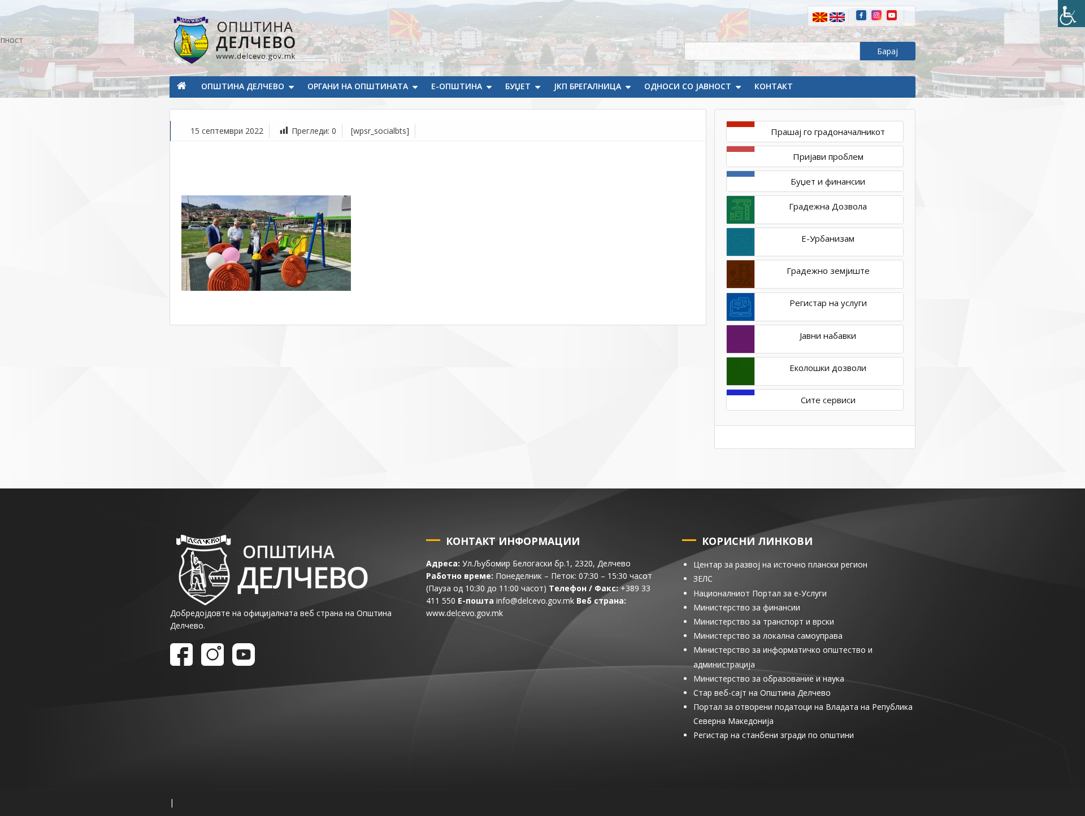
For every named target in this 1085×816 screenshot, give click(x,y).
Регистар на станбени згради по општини (773, 735)
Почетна (182, 87)
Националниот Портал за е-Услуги (760, 593)
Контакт (773, 86)
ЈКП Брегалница (587, 86)
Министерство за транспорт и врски (763, 621)
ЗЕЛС (703, 578)
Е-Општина (456, 86)
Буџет (518, 86)
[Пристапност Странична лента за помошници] (1071, 13)
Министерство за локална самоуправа (768, 635)
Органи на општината (357, 86)
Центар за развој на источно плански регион (780, 564)
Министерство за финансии (746, 607)
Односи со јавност (687, 86)
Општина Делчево (242, 86)
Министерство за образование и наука (768, 678)
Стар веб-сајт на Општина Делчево (762, 692)
